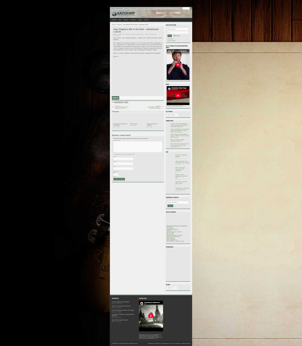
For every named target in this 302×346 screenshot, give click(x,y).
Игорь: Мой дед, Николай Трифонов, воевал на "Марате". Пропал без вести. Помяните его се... (180, 136)
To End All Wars (170, 228)
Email (115, 161)
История (151, 8)
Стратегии (133, 8)
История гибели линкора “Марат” (121, 301)
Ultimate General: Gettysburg (173, 236)
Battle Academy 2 (171, 237)
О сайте (146, 19)
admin (116, 34)
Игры (119, 19)
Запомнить (177, 35)
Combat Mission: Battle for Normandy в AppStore (154, 107)
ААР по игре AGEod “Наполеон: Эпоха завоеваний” (180, 169)
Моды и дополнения (136, 34)
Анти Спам (116, 171)
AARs (146, 8)
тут (118, 56)
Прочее (126, 19)
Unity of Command (171, 238)
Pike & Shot (169, 227)
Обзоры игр (141, 8)
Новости (142, 34)
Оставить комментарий (151, 34)
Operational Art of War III (172, 229)
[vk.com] (181, 8)
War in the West (170, 233)
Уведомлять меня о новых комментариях (125, 154)
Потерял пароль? (172, 40)
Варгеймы (126, 8)
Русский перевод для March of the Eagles (123, 310)
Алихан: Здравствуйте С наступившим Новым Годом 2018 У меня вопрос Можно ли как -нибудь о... (180, 130)
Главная (114, 19)
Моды (126, 102)
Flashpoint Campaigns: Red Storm (174, 235)
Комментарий (116, 140)
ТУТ (156, 338)
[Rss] (179, 8)
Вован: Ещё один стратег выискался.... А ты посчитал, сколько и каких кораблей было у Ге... (180, 145)
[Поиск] (191, 8)
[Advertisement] (178, 264)
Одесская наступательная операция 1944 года (122, 107)
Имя (114, 156)
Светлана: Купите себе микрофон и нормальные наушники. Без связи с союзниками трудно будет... (179, 125)
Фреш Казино (133, 123)
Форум (140, 19)
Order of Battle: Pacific (172, 240)
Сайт (114, 166)
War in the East (119, 102)
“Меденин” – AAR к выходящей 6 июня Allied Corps (181, 176)
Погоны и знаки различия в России (121, 306)
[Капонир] (123, 13)
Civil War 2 (169, 230)
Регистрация (170, 38)
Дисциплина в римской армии (120, 320)
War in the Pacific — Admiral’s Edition (175, 241)
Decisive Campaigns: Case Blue (174, 231)
